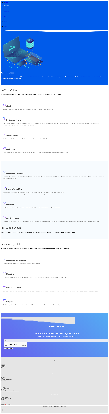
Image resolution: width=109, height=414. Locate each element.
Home (6, 2)
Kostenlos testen (8, 348)
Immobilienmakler (5, 388)
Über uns (6, 21)
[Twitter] (56, 410)
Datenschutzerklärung (6, 379)
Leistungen (6, 11)
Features (6, 5)
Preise (5, 16)
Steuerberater (4, 389)
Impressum (3, 380)
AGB (2, 378)
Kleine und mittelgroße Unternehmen (10, 390)
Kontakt (5, 26)
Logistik (3, 387)
